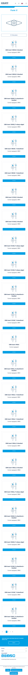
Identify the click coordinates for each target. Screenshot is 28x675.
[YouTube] (14, 655)
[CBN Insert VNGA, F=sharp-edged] (14, 485)
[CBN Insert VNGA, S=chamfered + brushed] (14, 362)
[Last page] (13, 632)
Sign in (13, 642)
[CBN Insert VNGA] (14, 338)
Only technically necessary (17, 670)
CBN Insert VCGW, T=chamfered (14, 320)
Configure (8, 670)
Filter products (15, 35)
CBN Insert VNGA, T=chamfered (14, 395)
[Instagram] (5, 655)
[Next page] (10, 632)
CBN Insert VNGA (14, 344)
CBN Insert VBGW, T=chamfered (14, 149)
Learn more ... (14, 667)
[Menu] (15, 3)
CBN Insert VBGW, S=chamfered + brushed (14, 99)
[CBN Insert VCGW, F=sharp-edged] (14, 239)
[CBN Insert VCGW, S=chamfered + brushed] (14, 288)
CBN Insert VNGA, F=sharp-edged (14, 492)
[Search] (18, 3)
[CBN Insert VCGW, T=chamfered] (14, 314)
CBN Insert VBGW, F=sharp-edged (14, 124)
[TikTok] (11, 655)
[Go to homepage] (4, 3)
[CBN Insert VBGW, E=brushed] (14, 43)
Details (14, 57)
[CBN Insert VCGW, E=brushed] (14, 191)
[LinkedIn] (2, 655)
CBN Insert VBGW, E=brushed (14, 50)
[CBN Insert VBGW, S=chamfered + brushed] (14, 92)
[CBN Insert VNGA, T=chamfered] (14, 388)
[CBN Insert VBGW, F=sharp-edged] (14, 118)
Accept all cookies (13, 673)
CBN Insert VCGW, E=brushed (14, 197)
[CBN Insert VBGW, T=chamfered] (14, 142)
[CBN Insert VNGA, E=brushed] (14, 437)
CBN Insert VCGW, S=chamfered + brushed (14, 295)
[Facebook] (8, 655)
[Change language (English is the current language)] (22, 4)
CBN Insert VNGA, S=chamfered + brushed (14, 369)
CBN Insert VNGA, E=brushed (14, 443)
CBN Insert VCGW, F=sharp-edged (14, 246)
